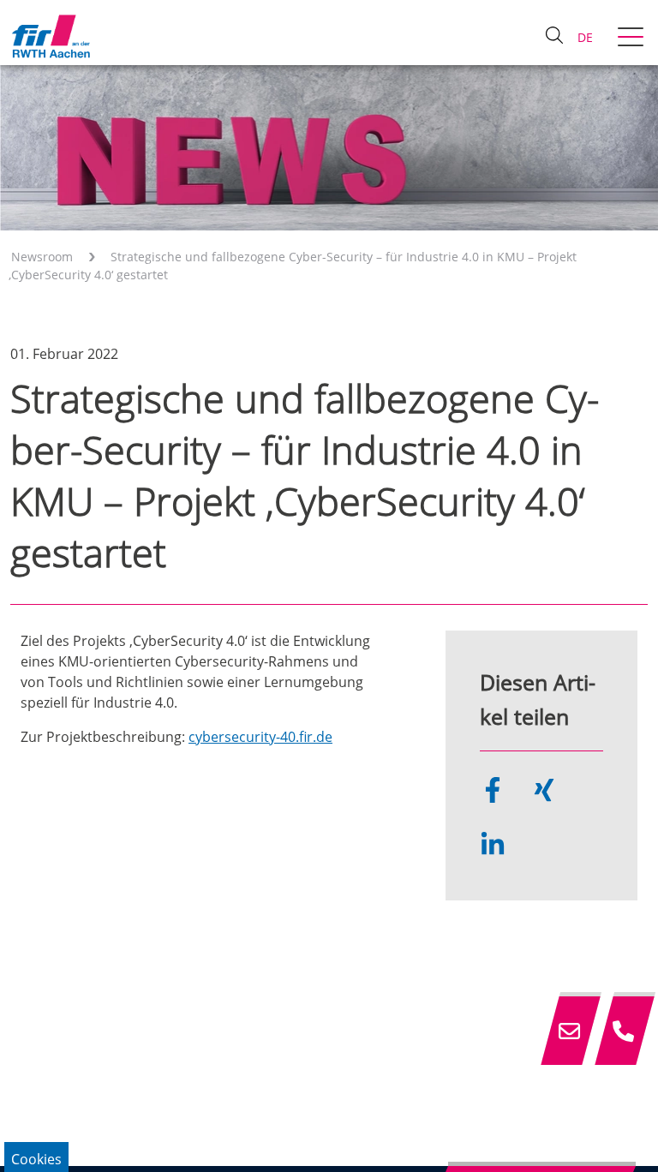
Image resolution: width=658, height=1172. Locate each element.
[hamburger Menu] (633, 38)
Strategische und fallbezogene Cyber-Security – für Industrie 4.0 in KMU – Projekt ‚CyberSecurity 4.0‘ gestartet (293, 265)
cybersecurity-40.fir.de (260, 736)
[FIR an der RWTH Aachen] (50, 36)
